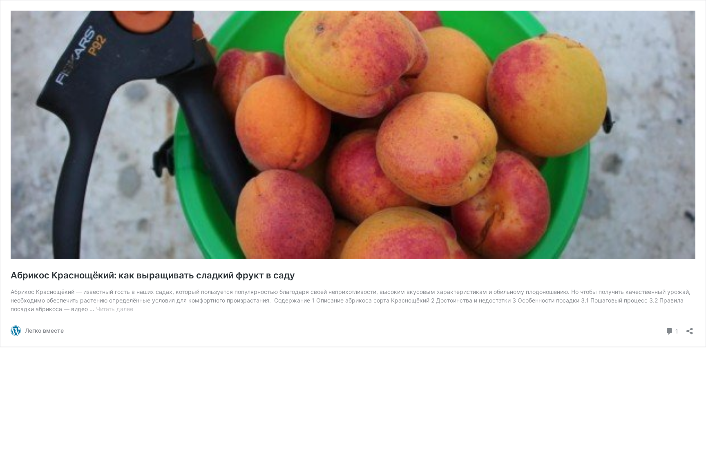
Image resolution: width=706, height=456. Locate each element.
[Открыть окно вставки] (689, 328)
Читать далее (114, 308)
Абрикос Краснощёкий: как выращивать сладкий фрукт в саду (153, 275)
